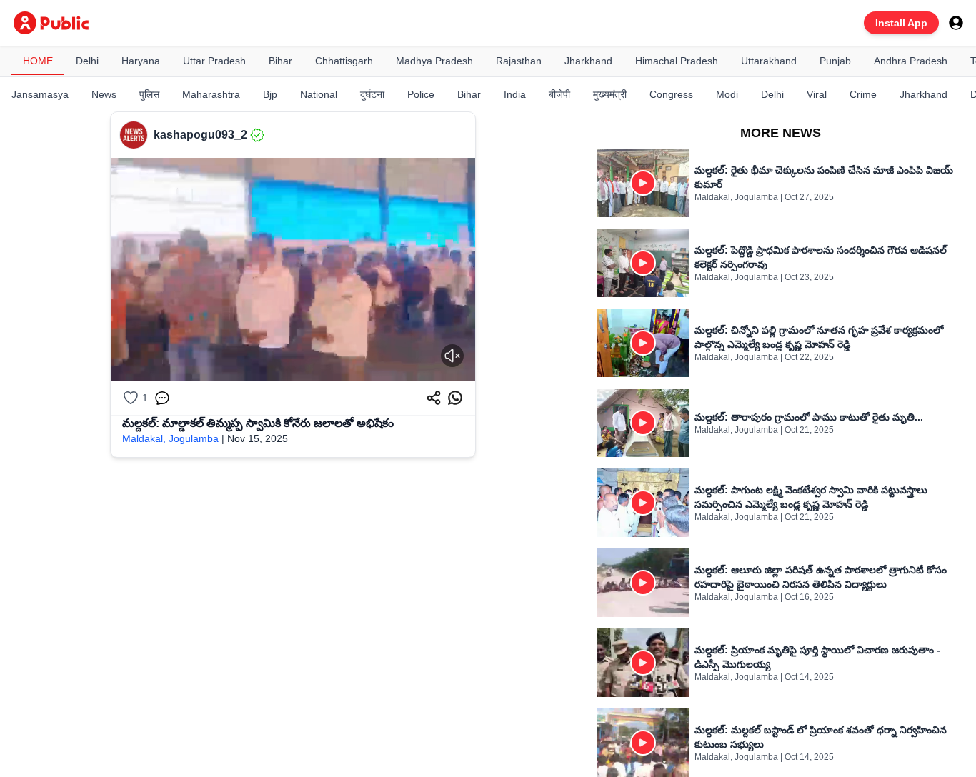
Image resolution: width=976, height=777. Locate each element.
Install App (901, 23)
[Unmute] (452, 355)
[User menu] (956, 22)
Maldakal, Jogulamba (170, 438)
